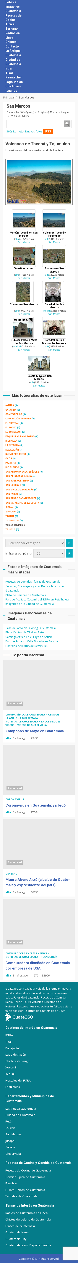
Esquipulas (12, 1087)
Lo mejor (18, 131)
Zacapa (10, 1147)
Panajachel (13, 77)
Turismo (11, 28)
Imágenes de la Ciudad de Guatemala (29, 604)
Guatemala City (15, 1239)
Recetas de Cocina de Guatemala (28, 1170)
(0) (11, 405)
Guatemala (13, 11)
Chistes (10, 42)
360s (9, 131)
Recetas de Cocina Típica (13, 20)
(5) (13, 494)
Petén (9, 1121)
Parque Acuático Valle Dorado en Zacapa (31, 641)
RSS (48, 131)
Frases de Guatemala (20, 1226)
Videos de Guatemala (32, 725)
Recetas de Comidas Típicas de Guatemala (32, 581)
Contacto (12, 46)
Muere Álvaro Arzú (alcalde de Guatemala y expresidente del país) (39, 844)
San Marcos (24, 242)
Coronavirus (14, 799)
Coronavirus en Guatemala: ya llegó (39, 770)
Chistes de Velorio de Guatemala (28, 1219)
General (54, 714)
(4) (22, 498)
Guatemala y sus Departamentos (28, 1245)
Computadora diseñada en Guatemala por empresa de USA (39, 924)
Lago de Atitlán (15, 1054)
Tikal (9, 73)
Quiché (10, 1128)
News (44, 953)
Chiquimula (13, 1154)
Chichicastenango (17, 1061)
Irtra (8, 68)
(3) (14, 449)
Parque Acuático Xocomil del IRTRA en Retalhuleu (37, 599)
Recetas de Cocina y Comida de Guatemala (38, 1163)
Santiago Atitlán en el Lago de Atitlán (28, 637)
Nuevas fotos (33, 131)
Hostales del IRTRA (18, 1080)
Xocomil (10, 1067)
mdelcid (47, 310)
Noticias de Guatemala (22, 721)
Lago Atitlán (14, 82)
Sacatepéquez (51, 721)
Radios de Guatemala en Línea (26, 1213)
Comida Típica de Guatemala (25, 1177)
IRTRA (9, 1035)
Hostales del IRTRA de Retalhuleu (27, 646)
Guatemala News (17, 1232)
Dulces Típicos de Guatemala (25, 1190)
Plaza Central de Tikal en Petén (25, 632)
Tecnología (49, 957)
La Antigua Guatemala (22, 718)
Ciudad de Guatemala (20, 1115)
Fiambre (11, 1183)
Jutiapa (10, 1141)
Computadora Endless (21, 953)
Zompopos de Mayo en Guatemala (39, 685)
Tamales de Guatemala (21, 1196)
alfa (17, 239)
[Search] (67, 46)
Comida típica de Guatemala (25, 714)
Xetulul (10, 1074)
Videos (10, 725)
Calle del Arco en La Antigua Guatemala (30, 628)
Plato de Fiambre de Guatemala (25, 595)
